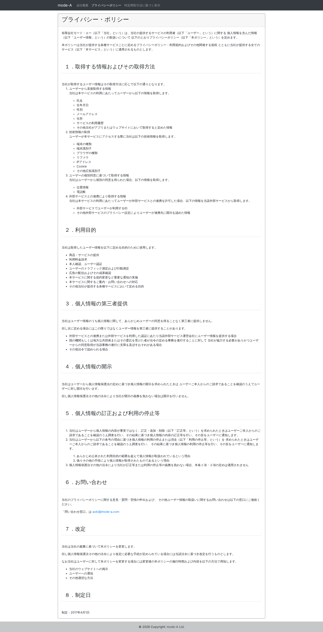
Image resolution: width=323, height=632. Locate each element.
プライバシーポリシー (106, 5)
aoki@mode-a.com (106, 512)
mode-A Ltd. (175, 627)
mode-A (65, 5)
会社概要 (82, 5)
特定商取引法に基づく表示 (142, 5)
